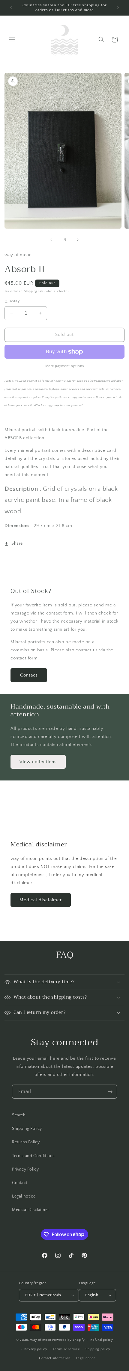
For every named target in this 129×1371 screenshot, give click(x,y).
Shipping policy (98, 1349)
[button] (12, 39)
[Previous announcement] (11, 7)
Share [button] (17, 543)
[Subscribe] (110, 1092)
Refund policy (101, 1340)
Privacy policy (35, 1349)
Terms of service (66, 1349)
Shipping (30, 291)
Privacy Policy (25, 1169)
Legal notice (23, 1196)
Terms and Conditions (33, 1155)
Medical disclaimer (41, 899)
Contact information (54, 1358)
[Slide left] (51, 239)
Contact (29, 675)
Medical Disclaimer (30, 1209)
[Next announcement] (117, 7)
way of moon (40, 1340)
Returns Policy (26, 1142)
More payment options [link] (64, 366)
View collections (38, 761)
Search (19, 1115)
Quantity (12, 301)
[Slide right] (77, 239)
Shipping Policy (27, 1128)
